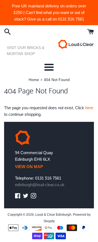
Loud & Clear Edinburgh (53, 215)
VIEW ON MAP (29, 166)
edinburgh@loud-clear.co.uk (40, 184)
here (89, 107)
